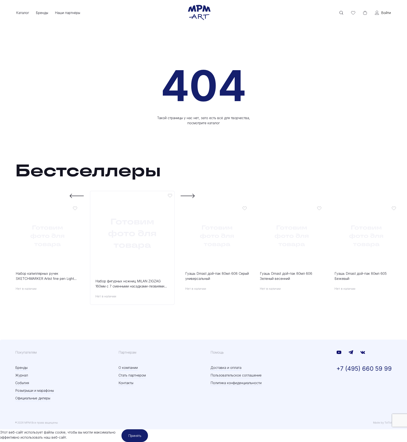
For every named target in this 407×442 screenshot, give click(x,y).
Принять (134, 436)
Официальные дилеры (32, 398)
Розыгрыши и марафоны (34, 390)
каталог (214, 123)
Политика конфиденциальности (236, 383)
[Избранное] (353, 13)
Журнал (21, 375)
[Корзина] (365, 13)
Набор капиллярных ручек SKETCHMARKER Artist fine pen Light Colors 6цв (45, 276)
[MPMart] (199, 13)
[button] (77, 196)
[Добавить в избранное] (75, 208)
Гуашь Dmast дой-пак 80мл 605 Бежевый (361, 276)
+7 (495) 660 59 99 (364, 368)
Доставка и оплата (225, 367)
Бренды (42, 13)
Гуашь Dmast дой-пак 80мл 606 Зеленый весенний (286, 276)
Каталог (22, 13)
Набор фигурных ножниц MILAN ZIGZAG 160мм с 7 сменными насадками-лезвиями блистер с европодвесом (129, 284)
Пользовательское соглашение (236, 375)
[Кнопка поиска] (341, 13)
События (22, 383)
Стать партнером (132, 375)
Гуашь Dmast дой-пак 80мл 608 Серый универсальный (217, 276)
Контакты (125, 383)
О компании (128, 367)
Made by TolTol (382, 422)
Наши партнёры (67, 13)
